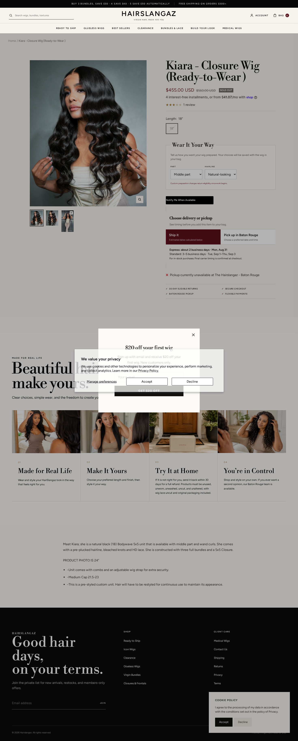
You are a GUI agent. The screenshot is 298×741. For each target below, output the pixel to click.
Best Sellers (121, 28)
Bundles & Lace (172, 28)
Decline (192, 381)
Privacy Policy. (148, 370)
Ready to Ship (66, 28)
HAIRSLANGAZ (149, 15)
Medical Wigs (232, 28)
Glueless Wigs (94, 28)
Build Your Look (203, 28)
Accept (146, 381)
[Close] (193, 334)
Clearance (145, 28)
